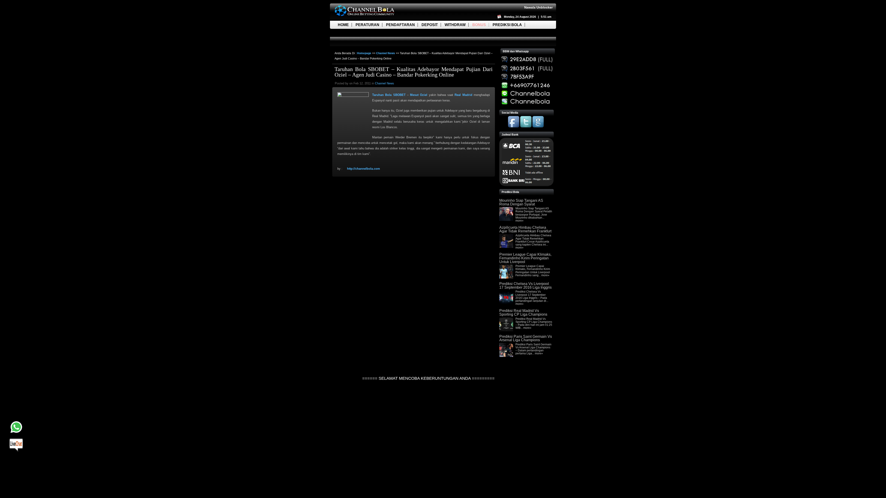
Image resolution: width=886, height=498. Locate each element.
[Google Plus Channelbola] (538, 126)
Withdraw (455, 25)
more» (519, 220)
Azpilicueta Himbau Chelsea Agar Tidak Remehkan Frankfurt (525, 229)
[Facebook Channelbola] (513, 126)
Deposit (430, 25)
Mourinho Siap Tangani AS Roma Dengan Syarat (521, 202)
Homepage (364, 53)
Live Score (349, 33)
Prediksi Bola (507, 25)
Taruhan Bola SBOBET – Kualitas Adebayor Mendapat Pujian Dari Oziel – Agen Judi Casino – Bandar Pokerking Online (414, 72)
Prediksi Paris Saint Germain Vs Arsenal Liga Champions (525, 338)
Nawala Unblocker (538, 7)
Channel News (385, 53)
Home (343, 25)
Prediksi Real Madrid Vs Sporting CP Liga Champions (523, 312)
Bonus (479, 25)
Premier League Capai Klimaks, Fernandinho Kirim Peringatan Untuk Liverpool (525, 258)
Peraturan (367, 25)
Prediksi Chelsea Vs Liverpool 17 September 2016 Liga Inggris (525, 285)
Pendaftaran (400, 25)
